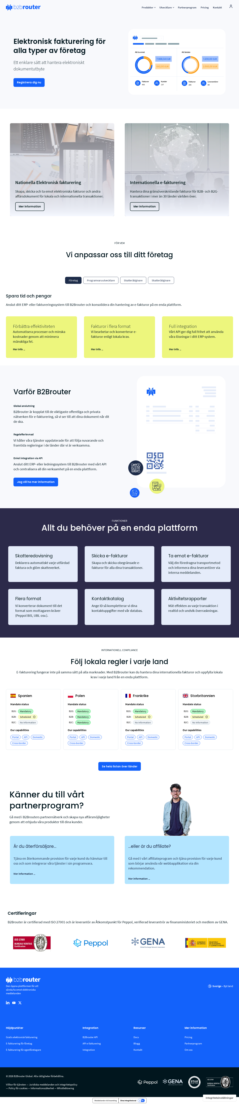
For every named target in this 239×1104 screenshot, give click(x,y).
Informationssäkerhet (42, 1088)
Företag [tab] (73, 280)
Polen (80, 695)
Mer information (24, 874)
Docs (136, 1037)
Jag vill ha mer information (36, 482)
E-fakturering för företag (19, 1043)
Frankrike (141, 695)
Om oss (188, 1049)
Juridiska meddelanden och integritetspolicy (53, 1084)
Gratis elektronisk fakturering (21, 1037)
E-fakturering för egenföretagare (23, 1049)
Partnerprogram (193, 1043)
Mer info (19, 349)
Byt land (228, 986)
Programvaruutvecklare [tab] (101, 280)
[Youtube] (14, 1003)
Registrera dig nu (29, 82)
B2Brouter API (90, 1037)
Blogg (136, 1043)
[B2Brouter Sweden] (23, 7)
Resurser (139, 1028)
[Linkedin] (7, 1003)
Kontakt (137, 1049)
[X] (20, 1003)
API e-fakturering (92, 1043)
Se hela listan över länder (119, 766)
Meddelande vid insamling (105, 1100)
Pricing (188, 1037)
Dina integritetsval (128, 1100)
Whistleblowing (65, 1088)
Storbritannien (202, 695)
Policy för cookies (18, 1088)
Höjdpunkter (14, 1028)
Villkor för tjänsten (16, 1084)
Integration (90, 1028)
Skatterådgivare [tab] (133, 280)
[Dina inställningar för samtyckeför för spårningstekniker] (219, 1098)
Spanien (25, 695)
